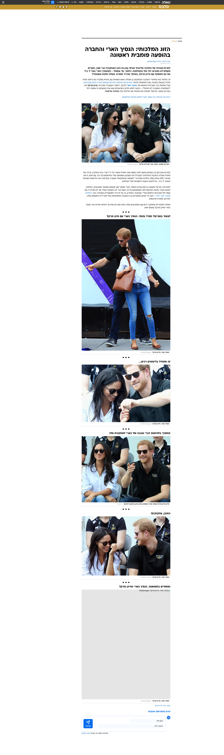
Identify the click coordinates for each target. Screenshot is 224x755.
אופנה (81, 2)
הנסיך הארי (166, 705)
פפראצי (116, 7)
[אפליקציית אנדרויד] (66, 6)
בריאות (106, 2)
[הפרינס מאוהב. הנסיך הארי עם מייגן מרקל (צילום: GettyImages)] (126, 135)
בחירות (141, 2)
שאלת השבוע (125, 7)
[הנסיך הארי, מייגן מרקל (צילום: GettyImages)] (126, 287)
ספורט (149, 2)
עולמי (142, 7)
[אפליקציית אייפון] (63, 6)
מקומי (154, 7)
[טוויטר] (60, 6)
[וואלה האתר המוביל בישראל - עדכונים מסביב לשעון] (166, 2)
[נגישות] (3, 2)
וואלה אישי (135, 7)
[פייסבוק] (56, 6)
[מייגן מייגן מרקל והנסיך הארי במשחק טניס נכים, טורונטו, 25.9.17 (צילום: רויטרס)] (126, 471)
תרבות (133, 2)
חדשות (157, 2)
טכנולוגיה (89, 2)
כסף (119, 2)
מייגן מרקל (158, 705)
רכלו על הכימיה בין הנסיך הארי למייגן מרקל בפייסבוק (146, 97)
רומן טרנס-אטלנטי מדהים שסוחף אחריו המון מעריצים (108, 82)
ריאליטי (148, 7)
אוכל (114, 2)
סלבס (126, 2)
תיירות (98, 2)
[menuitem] (156, 2)
